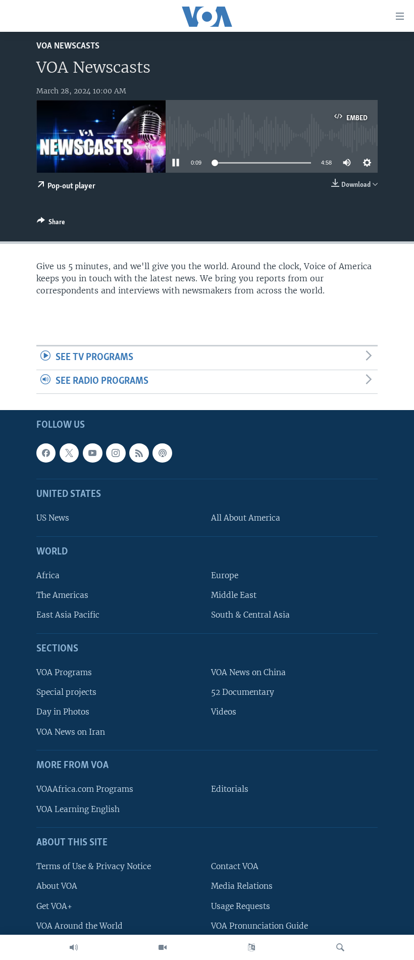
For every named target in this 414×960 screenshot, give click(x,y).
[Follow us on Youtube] (92, 453)
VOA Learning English (78, 809)
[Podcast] (162, 453)
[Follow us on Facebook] (46, 453)
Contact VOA (234, 866)
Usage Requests (240, 906)
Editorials (229, 789)
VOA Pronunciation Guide (259, 925)
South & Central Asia (250, 615)
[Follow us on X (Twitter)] (69, 453)
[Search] (340, 947)
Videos (223, 712)
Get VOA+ (54, 906)
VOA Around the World (79, 925)
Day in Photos (62, 712)
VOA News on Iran (70, 731)
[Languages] (251, 947)
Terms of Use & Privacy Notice (93, 866)
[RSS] (138, 453)
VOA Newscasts (67, 46)
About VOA (56, 886)
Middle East (233, 595)
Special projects (66, 692)
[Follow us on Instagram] (115, 453)
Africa (48, 575)
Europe (224, 575)
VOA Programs (64, 672)
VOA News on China (248, 672)
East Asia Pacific (67, 615)
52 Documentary (242, 692)
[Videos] (162, 947)
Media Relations (242, 886)
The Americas (62, 595)
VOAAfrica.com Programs (84, 789)
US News (52, 518)
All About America (245, 518)
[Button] (51, 223)
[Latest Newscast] (74, 947)
